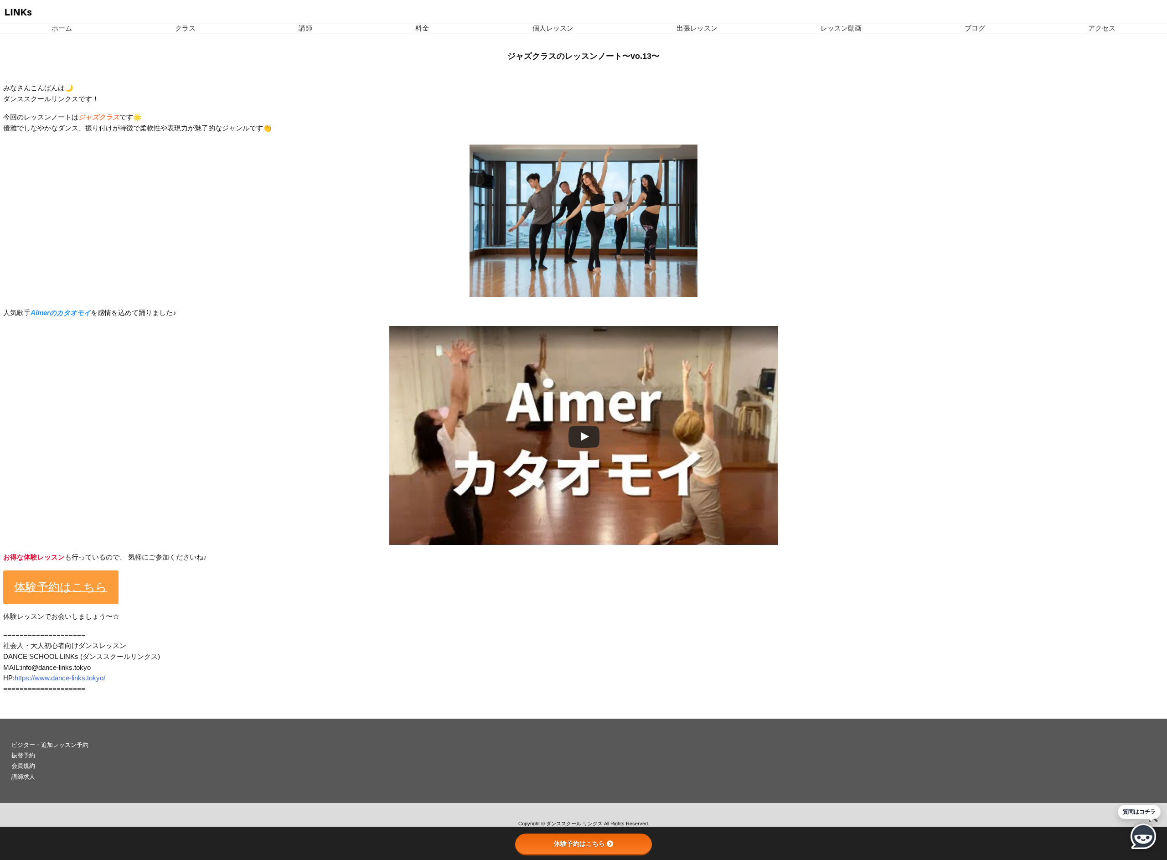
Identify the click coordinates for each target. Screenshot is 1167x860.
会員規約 (23, 765)
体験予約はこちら (579, 843)
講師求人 (23, 776)
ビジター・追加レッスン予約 (49, 744)
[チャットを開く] (1143, 836)
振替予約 (23, 755)
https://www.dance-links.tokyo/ (60, 678)
